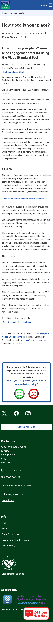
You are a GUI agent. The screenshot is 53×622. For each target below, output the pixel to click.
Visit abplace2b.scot (13, 573)
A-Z (4, 522)
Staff (4, 528)
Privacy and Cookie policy (15, 539)
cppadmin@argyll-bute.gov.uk (33, 340)
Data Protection (10, 534)
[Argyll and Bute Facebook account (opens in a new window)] (16, 414)
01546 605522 (13, 470)
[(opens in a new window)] (24, 599)
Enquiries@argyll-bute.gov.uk (17, 485)
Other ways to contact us (15, 494)
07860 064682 (12, 477)
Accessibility (8, 545)
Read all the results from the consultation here (23, 199)
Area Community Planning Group (17, 322)
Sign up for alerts (26, 427)
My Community (17, 13)
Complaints (8, 500)
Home (4, 13)
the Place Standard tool (13, 72)
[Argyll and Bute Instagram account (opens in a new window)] (28, 414)
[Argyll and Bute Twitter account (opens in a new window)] (4, 414)
